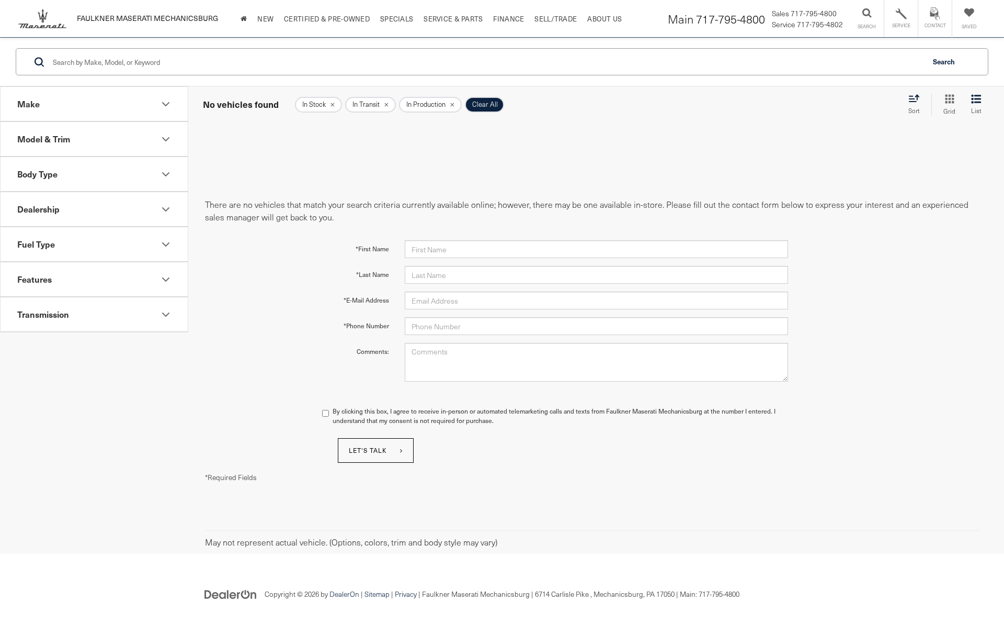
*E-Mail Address (366, 300)
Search (944, 61)
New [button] (265, 19)
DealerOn (344, 594)
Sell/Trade (555, 19)
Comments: (373, 351)
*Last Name (372, 274)
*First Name (372, 248)
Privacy (406, 594)
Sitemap (377, 594)
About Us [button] (604, 19)
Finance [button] (508, 19)
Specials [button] (396, 19)
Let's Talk (368, 450)
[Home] (243, 18)
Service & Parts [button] (453, 19)
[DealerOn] (230, 593)
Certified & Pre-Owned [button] (327, 19)
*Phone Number (366, 325)
